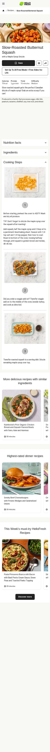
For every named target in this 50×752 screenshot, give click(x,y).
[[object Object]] (39, 63)
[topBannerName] (25, 19)
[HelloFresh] (25, 4)
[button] (25, 152)
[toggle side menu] (3, 3)
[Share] (45, 63)
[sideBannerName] (25, 121)
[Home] (3, 10)
